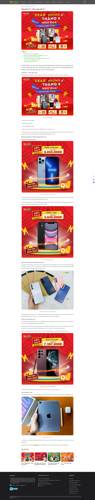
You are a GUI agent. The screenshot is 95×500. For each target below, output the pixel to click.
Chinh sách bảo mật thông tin (75, 484)
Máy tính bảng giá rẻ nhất (30, 61)
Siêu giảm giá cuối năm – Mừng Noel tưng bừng (41, 464)
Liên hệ (41, 485)
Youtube (19, 485)
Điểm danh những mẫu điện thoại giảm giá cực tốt (35, 55)
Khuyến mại (60, 2)
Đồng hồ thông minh (38, 2)
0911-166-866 (46, 482)
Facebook (13, 485)
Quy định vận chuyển (73, 489)
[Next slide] (76, 457)
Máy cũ (47, 2)
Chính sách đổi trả (72, 486)
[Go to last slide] (18, 457)
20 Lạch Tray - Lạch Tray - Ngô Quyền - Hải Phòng (49, 480)
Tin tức (67, 2)
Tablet (29, 2)
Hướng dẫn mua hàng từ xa (74, 480)
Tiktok (24, 485)
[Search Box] (81, 2)
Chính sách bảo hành (73, 482)
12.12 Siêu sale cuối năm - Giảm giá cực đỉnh (54, 464)
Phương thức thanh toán (74, 491)
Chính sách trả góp (73, 493)
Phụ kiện (54, 2)
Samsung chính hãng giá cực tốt (32, 60)
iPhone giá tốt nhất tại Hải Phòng (32, 57)
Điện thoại (23, 2)
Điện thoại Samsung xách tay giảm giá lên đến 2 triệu (36, 58)
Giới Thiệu (71, 478)
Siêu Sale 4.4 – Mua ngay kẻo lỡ (31, 53)
